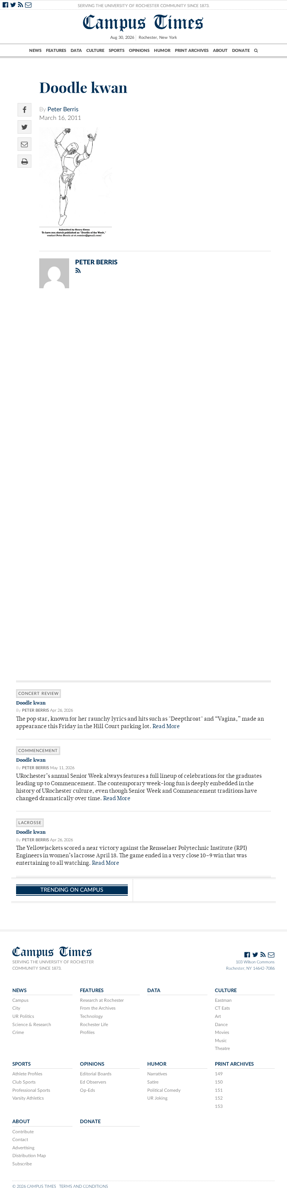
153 (219, 1106)
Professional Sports (31, 1090)
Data (76, 51)
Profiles (87, 1032)
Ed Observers (93, 1082)
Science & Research (31, 1024)
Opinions (139, 51)
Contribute (23, 1132)
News (35, 51)
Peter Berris (62, 109)
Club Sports (24, 1082)
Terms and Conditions (83, 1186)
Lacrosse (29, 823)
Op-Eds (87, 1090)
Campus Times (143, 22)
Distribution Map (29, 1155)
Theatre (222, 1048)
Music (221, 1040)
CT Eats (222, 1008)
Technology (91, 1016)
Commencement (38, 751)
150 (219, 1082)
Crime (18, 1032)
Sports (116, 51)
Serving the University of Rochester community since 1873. (53, 965)
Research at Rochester (102, 1000)
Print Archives (192, 51)
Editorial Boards (95, 1074)
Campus (20, 1000)
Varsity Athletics (28, 1098)
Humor (162, 51)
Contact (20, 1139)
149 (219, 1074)
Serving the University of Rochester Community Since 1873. (144, 6)
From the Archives (97, 1008)
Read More (166, 727)
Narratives (157, 1074)
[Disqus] (143, 391)
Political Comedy (163, 1090)
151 (219, 1090)
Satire (152, 1082)
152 (219, 1098)
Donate (241, 51)
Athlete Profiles (27, 1074)
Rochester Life (94, 1024)
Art (218, 1016)
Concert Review (38, 694)
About (220, 51)
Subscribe (22, 1164)
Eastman (223, 1000)
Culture (95, 51)
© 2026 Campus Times (34, 1186)
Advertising (23, 1148)
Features (56, 51)
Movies (222, 1032)
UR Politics (23, 1016)
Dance (221, 1024)
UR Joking (157, 1098)
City (16, 1008)
